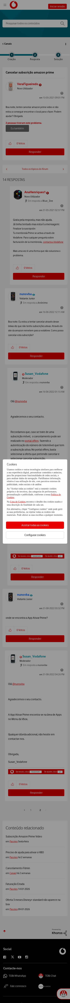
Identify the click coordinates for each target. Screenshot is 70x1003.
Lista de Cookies (18, 502)
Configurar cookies (35, 535)
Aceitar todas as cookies (35, 525)
